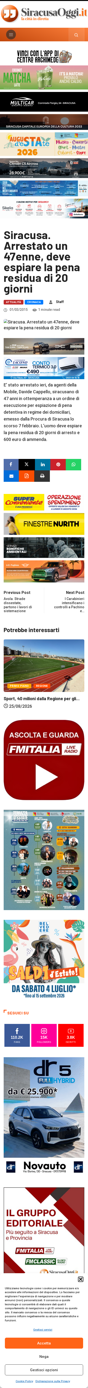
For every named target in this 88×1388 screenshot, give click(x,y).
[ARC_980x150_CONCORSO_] (44, 56)
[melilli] (44, 859)
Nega (44, 1356)
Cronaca (34, 302)
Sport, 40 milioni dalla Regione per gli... (42, 698)
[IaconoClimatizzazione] (44, 367)
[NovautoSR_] (44, 1117)
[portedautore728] (44, 523)
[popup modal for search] (76, 34)
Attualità (13, 302)
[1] (44, 1247)
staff (60, 302)
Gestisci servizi (42, 1329)
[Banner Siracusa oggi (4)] (44, 167)
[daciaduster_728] (44, 346)
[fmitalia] (44, 187)
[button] (80, 1279)
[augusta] (44, 143)
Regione (42, 686)
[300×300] (44, 959)
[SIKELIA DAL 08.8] (44, 208)
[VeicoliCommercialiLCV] (44, 101)
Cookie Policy (24, 1381)
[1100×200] (44, 121)
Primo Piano (19, 686)
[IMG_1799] (44, 501)
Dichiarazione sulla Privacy (52, 1381)
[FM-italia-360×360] (44, 759)
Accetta (44, 1343)
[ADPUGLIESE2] (44, 570)
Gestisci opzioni (44, 1370)
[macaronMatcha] (44, 77)
